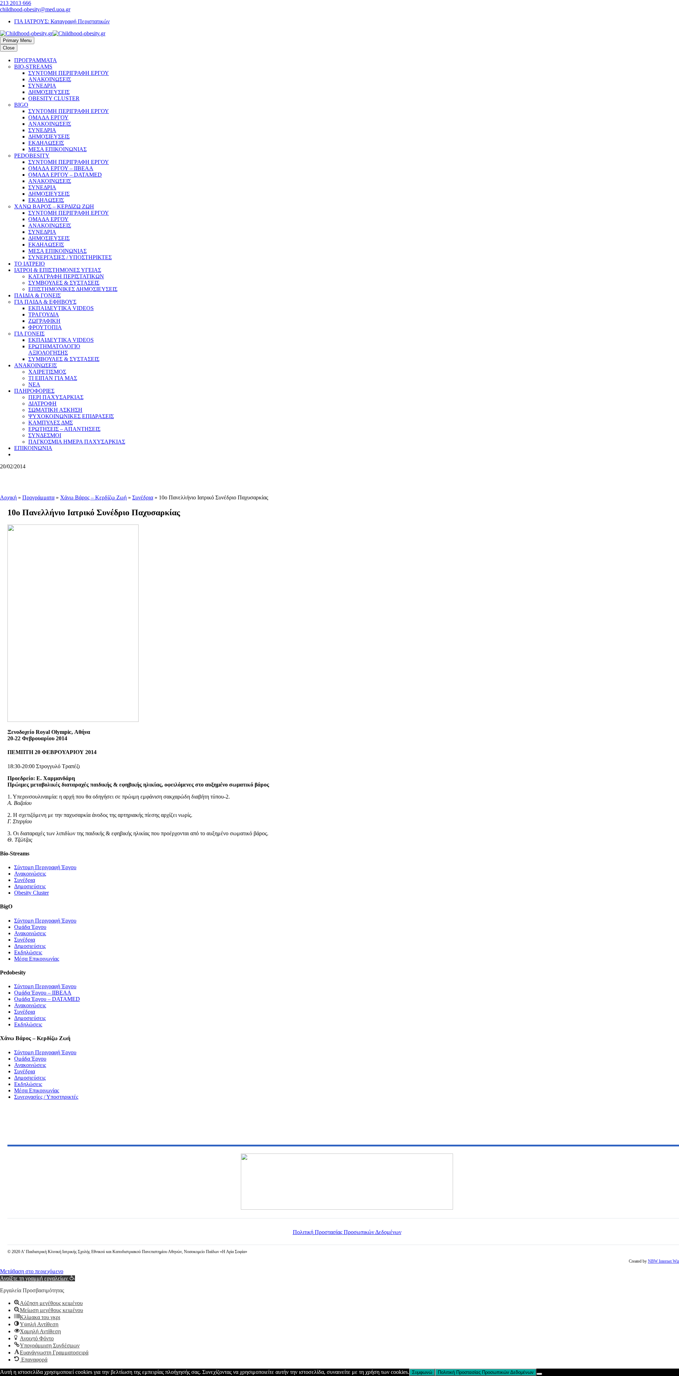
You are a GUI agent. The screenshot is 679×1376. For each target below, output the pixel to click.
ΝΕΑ (34, 384)
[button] (37, 1278)
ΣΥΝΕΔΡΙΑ (42, 86)
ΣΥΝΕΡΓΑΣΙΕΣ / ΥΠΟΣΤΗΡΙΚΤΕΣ (70, 257)
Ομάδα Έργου (30, 927)
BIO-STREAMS (33, 67)
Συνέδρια (142, 497)
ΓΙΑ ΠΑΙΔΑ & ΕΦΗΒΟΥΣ (45, 302)
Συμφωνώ (422, 1372)
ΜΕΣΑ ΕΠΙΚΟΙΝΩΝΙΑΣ (57, 149)
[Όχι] (539, 1374)
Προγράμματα (38, 497)
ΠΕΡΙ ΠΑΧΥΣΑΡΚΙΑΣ (55, 397)
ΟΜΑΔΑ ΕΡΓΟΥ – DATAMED (65, 175)
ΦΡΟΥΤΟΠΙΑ (45, 327)
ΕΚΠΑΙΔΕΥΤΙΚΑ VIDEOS (61, 308)
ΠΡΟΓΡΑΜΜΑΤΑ (35, 60)
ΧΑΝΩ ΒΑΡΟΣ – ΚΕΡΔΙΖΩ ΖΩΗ (54, 206)
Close (8, 48)
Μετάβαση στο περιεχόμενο (31, 1271)
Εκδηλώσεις (28, 952)
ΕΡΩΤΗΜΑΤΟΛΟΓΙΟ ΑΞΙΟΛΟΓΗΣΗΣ (54, 349)
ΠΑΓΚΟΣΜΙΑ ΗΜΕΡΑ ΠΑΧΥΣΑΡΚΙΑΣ (76, 442)
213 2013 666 (15, 3)
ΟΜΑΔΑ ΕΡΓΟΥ (48, 117)
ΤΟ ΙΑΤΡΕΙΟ (29, 264)
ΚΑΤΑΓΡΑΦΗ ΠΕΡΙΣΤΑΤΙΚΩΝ (66, 276)
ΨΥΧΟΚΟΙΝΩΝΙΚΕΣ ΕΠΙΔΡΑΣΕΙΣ (71, 416)
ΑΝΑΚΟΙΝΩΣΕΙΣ (49, 79)
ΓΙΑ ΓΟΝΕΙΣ (29, 334)
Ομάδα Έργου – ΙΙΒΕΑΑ (42, 993)
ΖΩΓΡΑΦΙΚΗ (44, 321)
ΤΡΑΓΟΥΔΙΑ (43, 315)
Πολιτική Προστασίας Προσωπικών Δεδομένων (347, 1232)
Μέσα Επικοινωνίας (36, 959)
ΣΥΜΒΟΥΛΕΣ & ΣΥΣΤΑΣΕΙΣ (63, 283)
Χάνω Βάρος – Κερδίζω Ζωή (93, 497)
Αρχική (8, 497)
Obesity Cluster (31, 893)
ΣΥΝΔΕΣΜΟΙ (44, 435)
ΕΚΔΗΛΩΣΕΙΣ (46, 143)
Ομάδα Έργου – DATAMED (47, 999)
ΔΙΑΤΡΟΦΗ (42, 404)
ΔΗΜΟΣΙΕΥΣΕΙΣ (49, 92)
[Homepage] (52, 33)
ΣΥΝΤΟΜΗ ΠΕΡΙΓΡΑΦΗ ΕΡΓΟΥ (68, 73)
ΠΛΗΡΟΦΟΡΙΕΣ (34, 391)
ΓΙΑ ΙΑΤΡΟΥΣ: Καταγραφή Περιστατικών (62, 21)
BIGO (21, 105)
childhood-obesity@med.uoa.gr (35, 9)
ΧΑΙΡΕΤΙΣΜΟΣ (47, 372)
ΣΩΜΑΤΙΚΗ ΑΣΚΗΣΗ (55, 410)
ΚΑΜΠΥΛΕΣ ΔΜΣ (50, 423)
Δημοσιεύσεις (30, 886)
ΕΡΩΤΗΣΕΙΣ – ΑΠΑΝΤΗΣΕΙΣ (64, 429)
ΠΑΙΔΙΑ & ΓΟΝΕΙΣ (37, 295)
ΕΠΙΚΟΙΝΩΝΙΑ (33, 448)
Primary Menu (17, 40)
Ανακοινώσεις (30, 874)
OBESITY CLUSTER (54, 98)
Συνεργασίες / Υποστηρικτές (46, 1097)
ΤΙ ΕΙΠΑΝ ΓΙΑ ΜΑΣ (52, 378)
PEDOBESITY (32, 156)
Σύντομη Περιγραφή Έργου (45, 867)
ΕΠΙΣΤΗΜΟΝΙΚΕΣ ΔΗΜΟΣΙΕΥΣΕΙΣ (72, 289)
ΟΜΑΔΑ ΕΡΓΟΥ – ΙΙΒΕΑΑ (60, 168)
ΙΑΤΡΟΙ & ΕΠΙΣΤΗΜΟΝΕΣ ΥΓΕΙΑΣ (57, 270)
